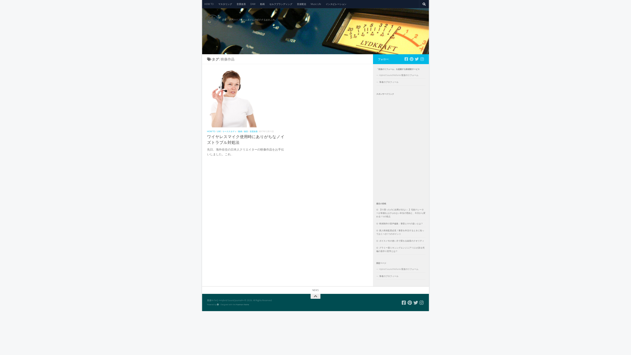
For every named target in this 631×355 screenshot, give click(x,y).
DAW (253, 4)
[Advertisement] (401, 146)
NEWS (315, 290)
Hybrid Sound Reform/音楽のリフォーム (398, 75)
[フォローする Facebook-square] (406, 59)
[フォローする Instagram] (422, 59)
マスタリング (225, 4)
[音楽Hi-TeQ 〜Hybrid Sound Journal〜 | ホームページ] (213, 20)
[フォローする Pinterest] (411, 59)
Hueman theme (242, 304)
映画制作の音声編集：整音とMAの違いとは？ (401, 223)
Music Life (316, 4)
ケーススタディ (229, 131)
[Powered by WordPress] (218, 305)
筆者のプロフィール (388, 82)
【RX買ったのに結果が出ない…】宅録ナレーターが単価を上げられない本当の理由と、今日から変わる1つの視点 (400, 213)
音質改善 (241, 4)
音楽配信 (301, 4)
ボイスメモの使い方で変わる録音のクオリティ (401, 240)
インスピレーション (336, 4)
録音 (246, 131)
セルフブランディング (280, 4)
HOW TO (209, 4)
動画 (262, 4)
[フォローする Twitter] (417, 59)
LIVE (219, 131)
